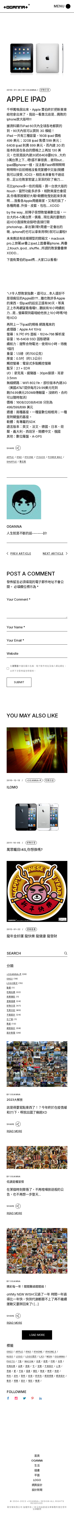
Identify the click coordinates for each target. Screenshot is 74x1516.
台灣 (60, 1361)
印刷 (53, 1361)
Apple (10, 457)
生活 (37, 1465)
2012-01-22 (13, 929)
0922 (10, 978)
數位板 (23, 461)
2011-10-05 (13, 843)
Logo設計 (12, 983)
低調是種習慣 (15, 1182)
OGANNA (29, 90)
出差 (38, 1361)
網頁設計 (11, 1028)
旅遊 (57, 1371)
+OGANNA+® (34, 780)
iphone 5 (50, 1351)
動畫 (9, 987)
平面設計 (11, 1014)
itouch (11, 191)
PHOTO (11, 1361)
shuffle (12, 461)
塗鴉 (27, 1366)
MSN (49, 1356)
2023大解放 (15, 1099)
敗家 (9, 1024)
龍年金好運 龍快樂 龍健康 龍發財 (32, 936)
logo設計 (31, 1356)
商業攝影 (11, 996)
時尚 (9, 1376)
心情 (58, 1366)
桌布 (16, 1376)
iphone (11, 119)
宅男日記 (49, 780)
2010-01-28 (14, 90)
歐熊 (23, 1376)
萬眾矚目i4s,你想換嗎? (25, 850)
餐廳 (37, 1381)
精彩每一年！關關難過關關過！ (27, 1286)
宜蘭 (40, 1366)
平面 (37, 1475)
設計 (23, 1381)
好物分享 (44, 90)
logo (19, 1356)
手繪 (21, 1371)
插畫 (28, 1371)
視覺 (16, 1381)
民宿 (30, 1376)
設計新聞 (11, 1033)
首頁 (37, 1455)
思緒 (9, 1371)
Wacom (29, 1361)
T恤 (20, 1361)
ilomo (12, 787)
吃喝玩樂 (11, 992)
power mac (55, 457)
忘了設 (10, 1019)
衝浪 (9, 1381)
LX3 (41, 1356)
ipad (19, 457)
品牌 (20, 1366)
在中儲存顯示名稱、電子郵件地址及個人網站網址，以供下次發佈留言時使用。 (38, 668)
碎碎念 (38, 1376)
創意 (45, 1361)
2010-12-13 (13, 780)
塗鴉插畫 (31, 929)
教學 (49, 1371)
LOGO (37, 1480)
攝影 (35, 1371)
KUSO (10, 1356)
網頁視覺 (49, 1376)
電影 (30, 1381)
